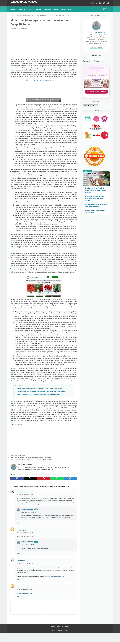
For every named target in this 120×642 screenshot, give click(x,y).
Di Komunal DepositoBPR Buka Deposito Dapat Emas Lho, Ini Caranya (94, 198)
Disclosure (60, 626)
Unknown (19, 587)
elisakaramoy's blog (24, 1)
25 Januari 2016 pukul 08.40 (25, 532)
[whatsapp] (57, 478)
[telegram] (70, 478)
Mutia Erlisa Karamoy (27, 509)
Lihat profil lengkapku (96, 47)
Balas (18, 523)
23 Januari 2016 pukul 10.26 (29, 512)
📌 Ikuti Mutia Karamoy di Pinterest (96, 91)
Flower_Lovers (21, 560)
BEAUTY (56, 9)
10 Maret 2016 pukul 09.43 (24, 589)
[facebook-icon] (92, 3)
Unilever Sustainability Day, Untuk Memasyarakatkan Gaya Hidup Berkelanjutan (39, 394)
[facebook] (17, 478)
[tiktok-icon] (108, 3)
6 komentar (24, 28)
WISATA (63, 9)
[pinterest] (43, 478)
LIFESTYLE (22, 9)
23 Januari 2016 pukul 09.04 (25, 494)
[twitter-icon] (96, 3)
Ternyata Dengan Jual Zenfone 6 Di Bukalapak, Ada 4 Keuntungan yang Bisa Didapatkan (41, 391)
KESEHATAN (47, 9)
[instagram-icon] (100, 3)
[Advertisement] (43, 44)
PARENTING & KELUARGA (34, 9)
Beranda (13, 9)
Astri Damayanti (21, 530)
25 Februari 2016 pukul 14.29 (25, 563)
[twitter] (30, 478)
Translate (97, 61)
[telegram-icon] (104, 3)
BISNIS (70, 9)
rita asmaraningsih (22, 492)
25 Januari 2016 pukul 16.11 (29, 544)
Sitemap (67, 626)
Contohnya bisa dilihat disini (56, 576)
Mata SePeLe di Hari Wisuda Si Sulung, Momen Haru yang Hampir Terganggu (95, 190)
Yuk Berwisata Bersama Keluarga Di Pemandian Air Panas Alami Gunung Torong (39, 388)
